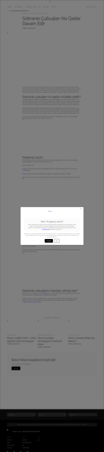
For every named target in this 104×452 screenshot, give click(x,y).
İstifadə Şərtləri (46, 229)
